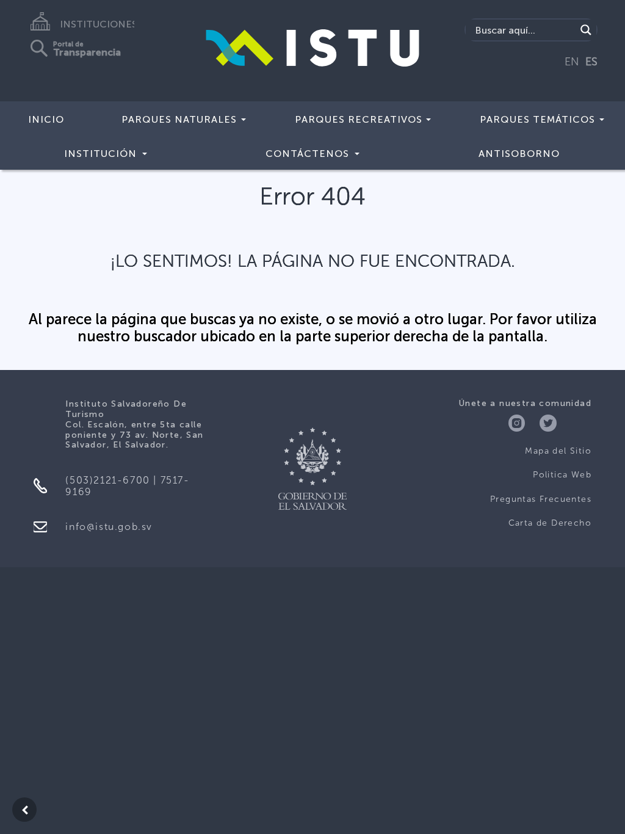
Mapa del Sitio (558, 451)
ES (591, 61)
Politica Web (562, 475)
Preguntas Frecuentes (540, 499)
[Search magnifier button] (586, 30)
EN (572, 61)
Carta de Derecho (549, 523)
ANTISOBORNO (519, 153)
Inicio (46, 119)
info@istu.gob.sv (109, 526)
